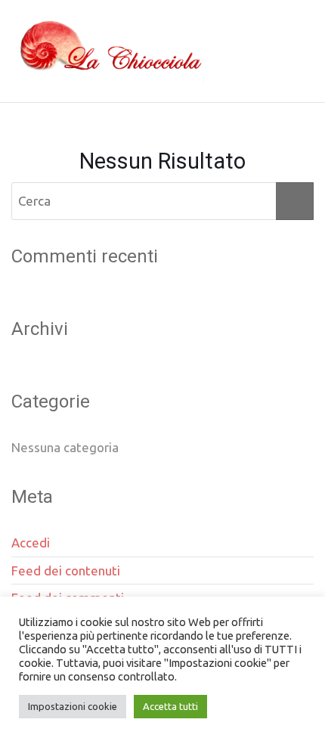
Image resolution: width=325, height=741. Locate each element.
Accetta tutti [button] (170, 706)
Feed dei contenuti (65, 570)
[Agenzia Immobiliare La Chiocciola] (107, 51)
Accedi (30, 542)
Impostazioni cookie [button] (72, 706)
